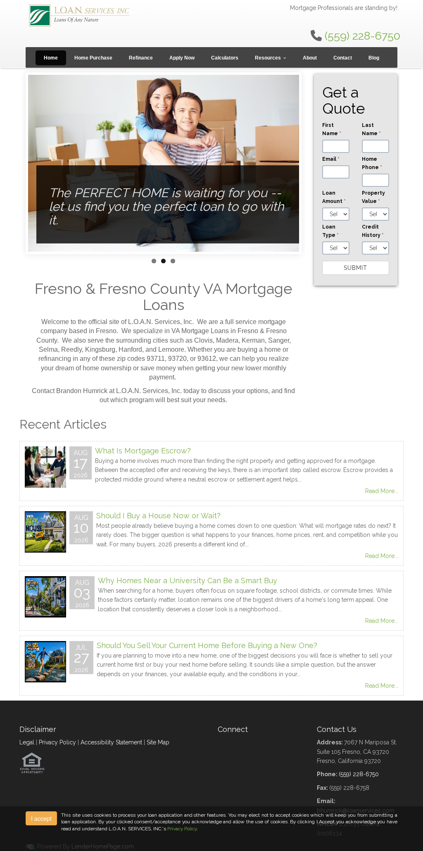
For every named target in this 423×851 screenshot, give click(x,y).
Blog (373, 58)
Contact (342, 58)
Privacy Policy (57, 742)
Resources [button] (268, 58)
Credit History (373, 231)
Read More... (381, 491)
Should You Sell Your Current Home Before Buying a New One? (207, 645)
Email (331, 159)
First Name (331, 129)
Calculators (224, 58)
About (310, 58)
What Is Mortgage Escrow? (143, 450)
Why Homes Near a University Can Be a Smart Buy (187, 580)
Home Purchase (93, 58)
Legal (26, 742)
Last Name (371, 129)
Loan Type (330, 231)
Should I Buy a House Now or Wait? (158, 515)
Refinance (141, 58)
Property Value (373, 197)
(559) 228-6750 (362, 35)
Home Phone (372, 163)
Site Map (158, 742)
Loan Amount (334, 197)
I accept (41, 818)
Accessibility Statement (111, 742)
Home (51, 58)
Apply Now (182, 58)
